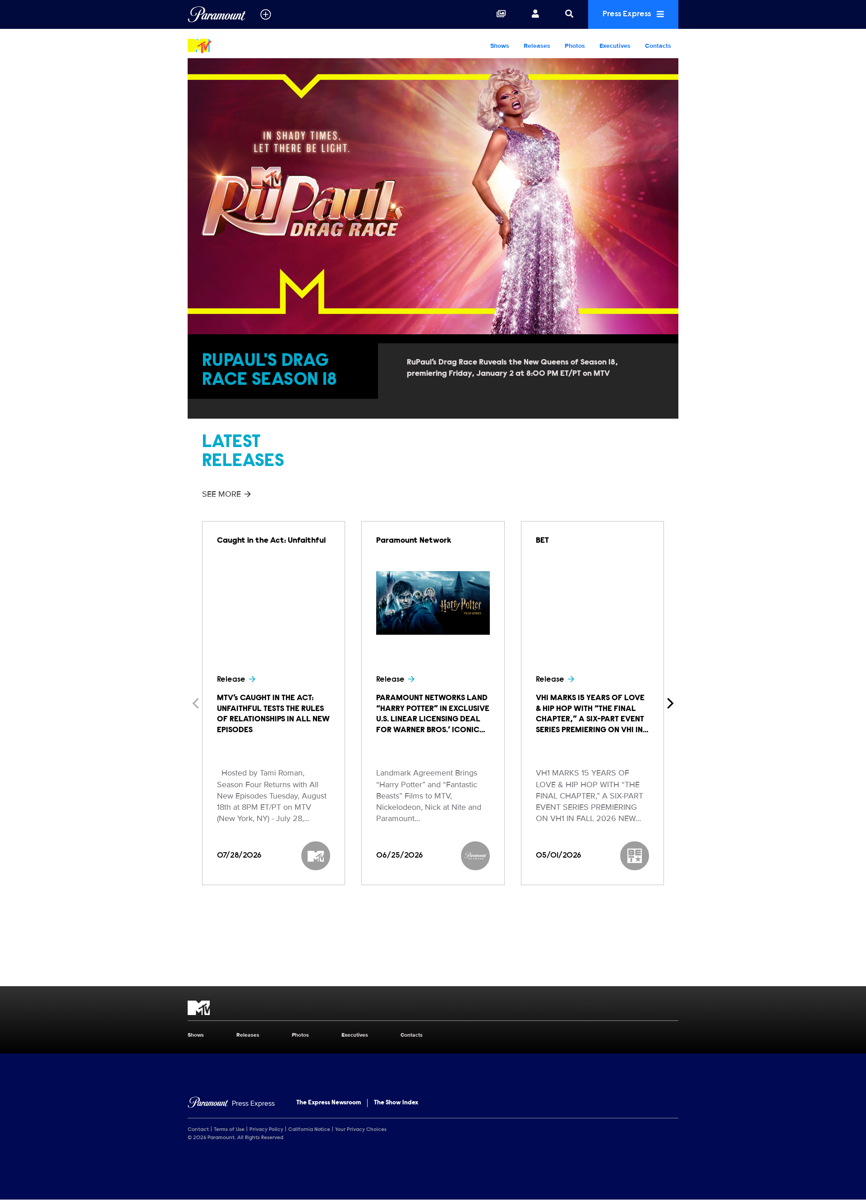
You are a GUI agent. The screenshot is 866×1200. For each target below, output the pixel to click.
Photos (575, 46)
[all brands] (266, 14)
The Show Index (396, 1103)
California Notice (309, 1129)
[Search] (569, 14)
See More (221, 494)
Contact (198, 1129)
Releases (537, 46)
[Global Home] (217, 14)
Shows (499, 46)
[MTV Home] (245, 46)
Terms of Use (229, 1129)
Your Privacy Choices (361, 1129)
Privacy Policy (266, 1129)
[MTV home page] (433, 1008)
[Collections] (501, 14)
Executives (615, 46)
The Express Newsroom (328, 1103)
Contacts (658, 46)
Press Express (628, 14)
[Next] (669, 703)
